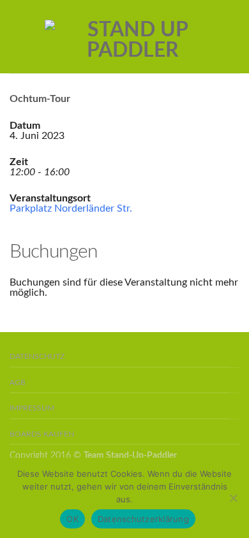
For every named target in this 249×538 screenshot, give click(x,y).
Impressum (32, 408)
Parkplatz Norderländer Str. (71, 208)
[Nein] (233, 497)
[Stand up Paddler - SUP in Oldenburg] (132, 37)
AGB (18, 382)
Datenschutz (37, 356)
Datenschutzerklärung (143, 519)
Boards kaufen (42, 434)
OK (72, 519)
